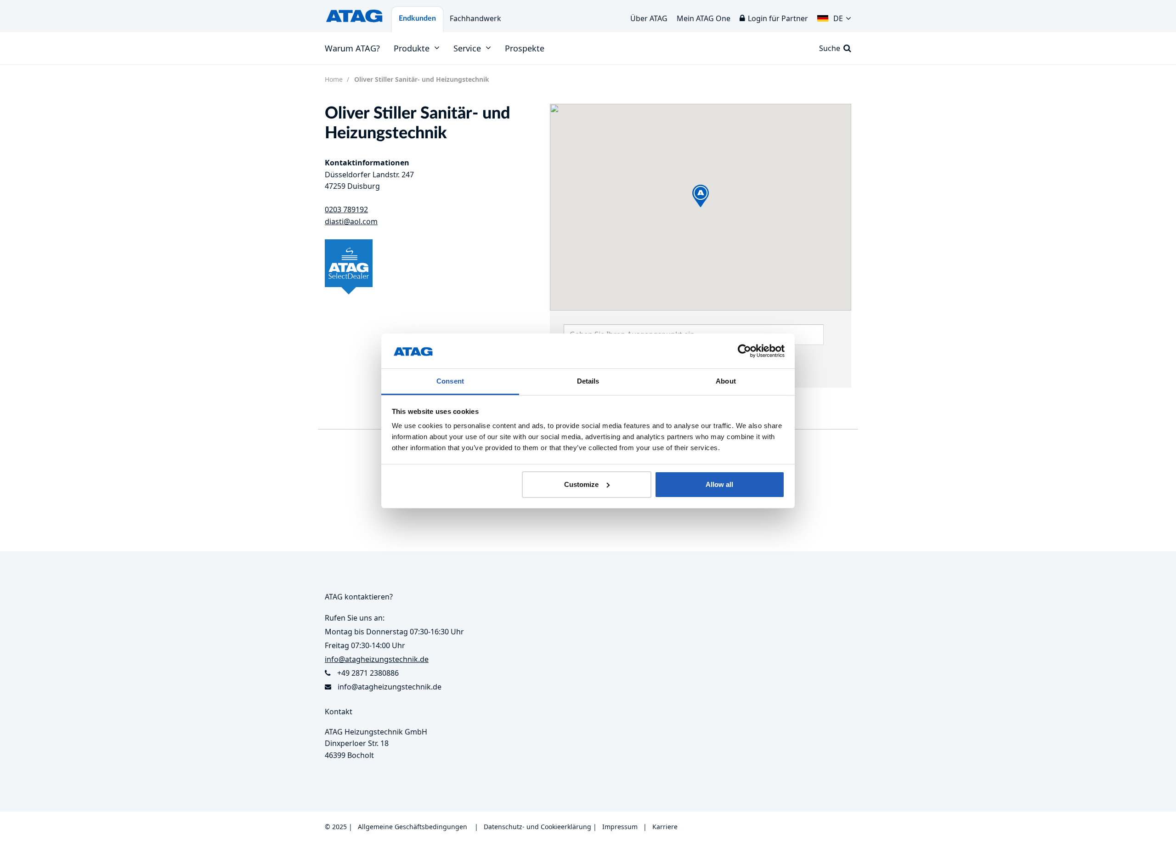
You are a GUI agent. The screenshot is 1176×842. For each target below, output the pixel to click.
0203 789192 (346, 209)
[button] (834, 16)
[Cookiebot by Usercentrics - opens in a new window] (744, 351)
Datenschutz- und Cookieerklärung (537, 826)
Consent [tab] (450, 381)
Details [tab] (588, 381)
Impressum (620, 826)
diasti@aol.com (351, 221)
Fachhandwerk (475, 18)
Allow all (719, 484)
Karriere (665, 826)
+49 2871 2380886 (368, 673)
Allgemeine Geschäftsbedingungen (412, 826)
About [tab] (726, 381)
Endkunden (417, 18)
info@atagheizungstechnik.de (389, 687)
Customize (581, 484)
